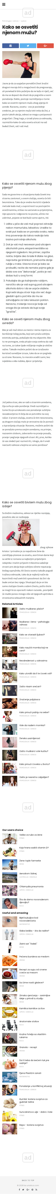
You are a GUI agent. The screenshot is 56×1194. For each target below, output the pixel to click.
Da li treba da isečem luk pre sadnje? (34, 1062)
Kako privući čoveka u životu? (34, 764)
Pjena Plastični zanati (30, 1073)
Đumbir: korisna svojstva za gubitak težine (33, 1101)
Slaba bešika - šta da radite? (34, 930)
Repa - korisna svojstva (31, 1124)
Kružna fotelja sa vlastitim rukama (32, 1036)
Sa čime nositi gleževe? (31, 982)
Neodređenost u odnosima (33, 660)
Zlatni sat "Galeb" (28, 943)
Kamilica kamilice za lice (32, 1008)
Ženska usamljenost (29, 738)
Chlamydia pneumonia (31, 886)
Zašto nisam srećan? (30, 686)
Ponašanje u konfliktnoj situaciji (35, 1086)
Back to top (28, 1180)
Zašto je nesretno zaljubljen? (34, 777)
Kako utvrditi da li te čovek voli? (35, 673)
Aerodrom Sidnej (28, 873)
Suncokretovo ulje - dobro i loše (35, 1111)
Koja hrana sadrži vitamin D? (34, 847)
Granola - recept (28, 1047)
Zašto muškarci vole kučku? (33, 751)
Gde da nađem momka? (32, 725)
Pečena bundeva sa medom (34, 956)
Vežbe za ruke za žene (30, 834)
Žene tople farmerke (30, 860)
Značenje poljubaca (29, 699)
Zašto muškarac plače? (31, 608)
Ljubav (23, 21)
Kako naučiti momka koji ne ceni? (33, 649)
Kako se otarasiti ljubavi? (32, 634)
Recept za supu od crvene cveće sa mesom (33, 971)
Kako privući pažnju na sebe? (34, 712)
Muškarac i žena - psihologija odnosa (34, 623)
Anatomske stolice (29, 1021)
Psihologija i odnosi (10, 21)
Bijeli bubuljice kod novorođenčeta (28, 919)
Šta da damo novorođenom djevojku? (34, 901)
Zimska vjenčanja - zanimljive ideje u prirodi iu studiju (34, 997)
